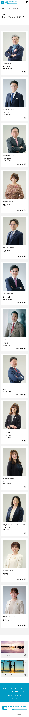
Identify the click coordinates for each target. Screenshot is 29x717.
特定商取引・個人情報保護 (14, 695)
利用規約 (14, 698)
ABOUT (7, 8)
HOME (2, 8)
